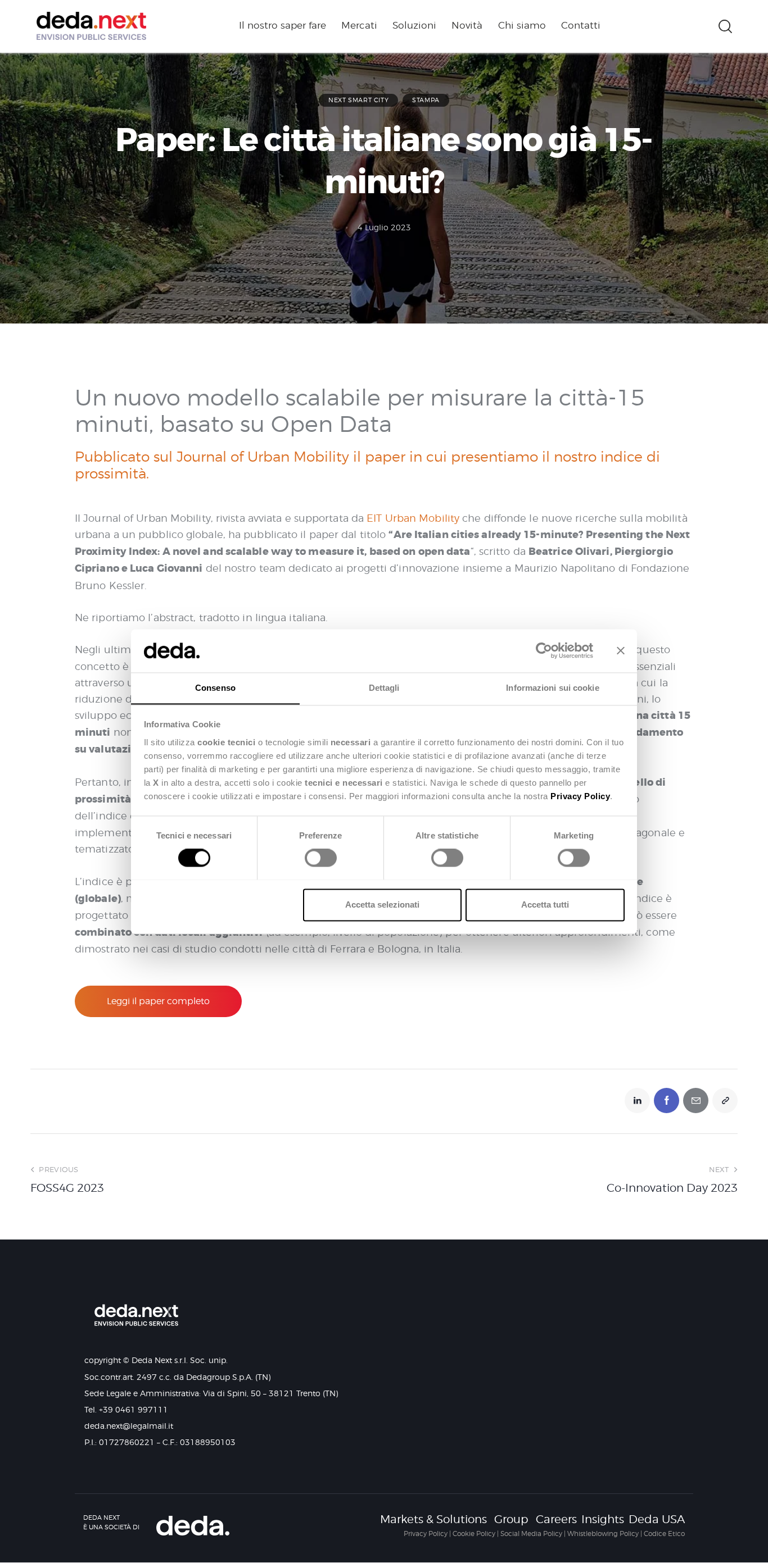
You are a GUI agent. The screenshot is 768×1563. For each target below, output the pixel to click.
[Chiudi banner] (621, 650)
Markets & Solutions (433, 1519)
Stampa (426, 100)
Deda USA (657, 1519)
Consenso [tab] (215, 687)
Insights (602, 1519)
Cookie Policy (474, 1533)
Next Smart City (358, 100)
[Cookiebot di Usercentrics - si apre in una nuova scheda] (544, 650)
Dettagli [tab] (384, 687)
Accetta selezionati (382, 904)
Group (511, 1519)
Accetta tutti (545, 904)
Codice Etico (664, 1533)
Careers (556, 1519)
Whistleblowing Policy (603, 1533)
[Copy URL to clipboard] (725, 1100)
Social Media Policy (531, 1533)
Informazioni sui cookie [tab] (552, 687)
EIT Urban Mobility (413, 518)
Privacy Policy (426, 1533)
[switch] (318, 862)
